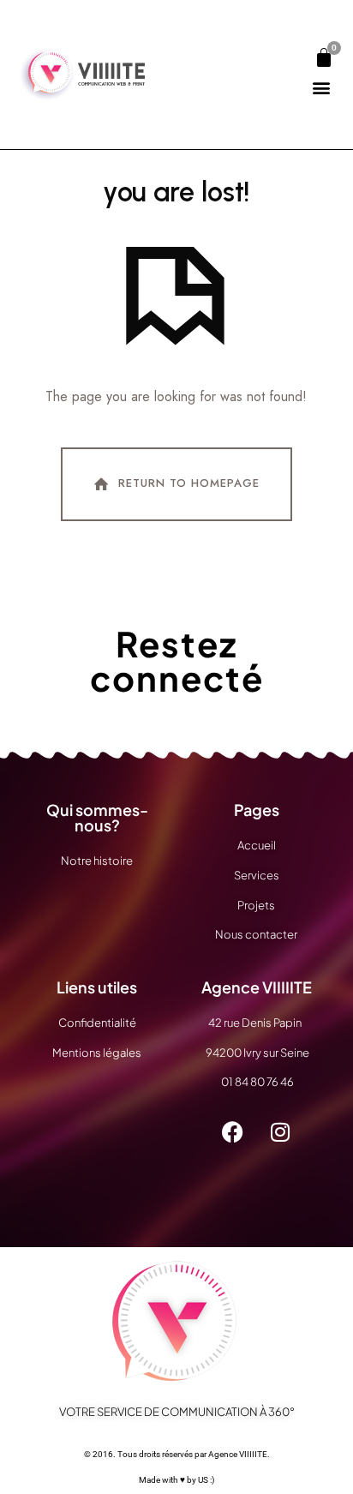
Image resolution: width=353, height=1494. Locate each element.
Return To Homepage (189, 483)
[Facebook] (233, 1131)
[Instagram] (280, 1131)
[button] (321, 88)
